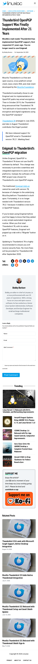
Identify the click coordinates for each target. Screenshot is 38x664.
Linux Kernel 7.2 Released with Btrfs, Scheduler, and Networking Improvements (18, 411)
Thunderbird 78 (8, 121)
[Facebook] (20, 261)
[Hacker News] (16, 265)
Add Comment (9, 347)
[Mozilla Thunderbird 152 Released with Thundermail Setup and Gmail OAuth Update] (19, 593)
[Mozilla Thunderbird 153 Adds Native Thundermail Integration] (19, 562)
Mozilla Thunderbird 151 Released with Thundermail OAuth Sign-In (18, 642)
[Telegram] (32, 261)
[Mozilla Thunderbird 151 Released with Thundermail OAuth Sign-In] (19, 628)
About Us (17, 660)
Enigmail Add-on (22, 186)
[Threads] (24, 261)
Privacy (9, 660)
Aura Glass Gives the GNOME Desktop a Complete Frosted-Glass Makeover (23, 447)
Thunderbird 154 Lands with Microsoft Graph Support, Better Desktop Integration (18, 544)
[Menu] (35, 3)
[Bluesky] (28, 261)
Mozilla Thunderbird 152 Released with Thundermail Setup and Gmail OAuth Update (18, 609)
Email (5, 340)
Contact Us (27, 660)
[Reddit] (16, 261)
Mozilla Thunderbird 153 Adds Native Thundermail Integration (17, 576)
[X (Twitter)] (12, 261)
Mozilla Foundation (25, 87)
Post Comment (11, 375)
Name (5, 333)
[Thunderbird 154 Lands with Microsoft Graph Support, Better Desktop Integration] (19, 528)
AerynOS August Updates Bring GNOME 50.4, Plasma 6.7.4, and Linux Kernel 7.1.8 (24, 420)
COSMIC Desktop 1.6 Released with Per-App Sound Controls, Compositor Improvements (24, 434)
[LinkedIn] (12, 265)
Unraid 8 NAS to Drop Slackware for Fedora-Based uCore (22, 459)
